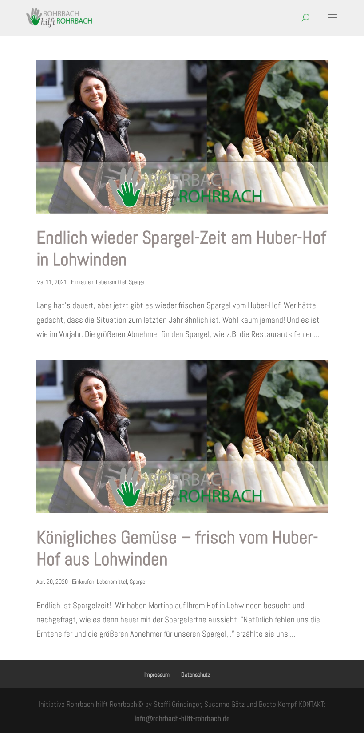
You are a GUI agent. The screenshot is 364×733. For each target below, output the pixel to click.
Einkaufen (82, 282)
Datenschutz (195, 674)
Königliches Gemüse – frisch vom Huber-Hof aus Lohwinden (177, 548)
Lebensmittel (111, 282)
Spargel (137, 282)
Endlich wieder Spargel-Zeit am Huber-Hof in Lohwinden (181, 248)
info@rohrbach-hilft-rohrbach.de (182, 718)
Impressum (157, 674)
